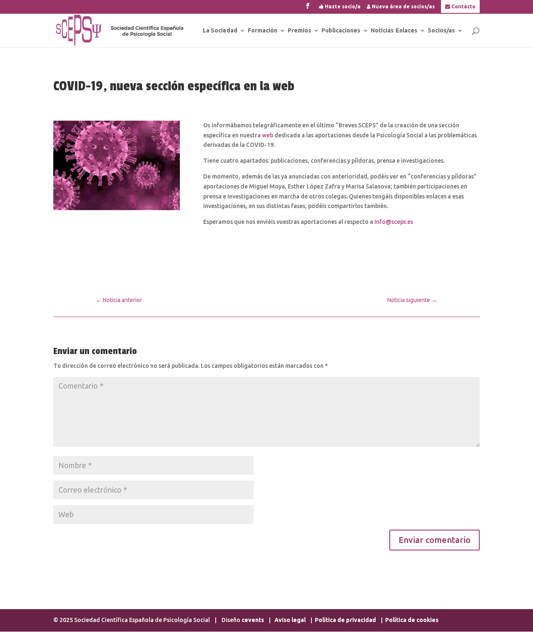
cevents (253, 620)
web (267, 135)
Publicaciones (340, 30)
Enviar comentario (435, 540)
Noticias (382, 30)
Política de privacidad (345, 620)
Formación (262, 30)
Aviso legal (290, 620)
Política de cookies (411, 620)
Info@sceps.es (393, 221)
